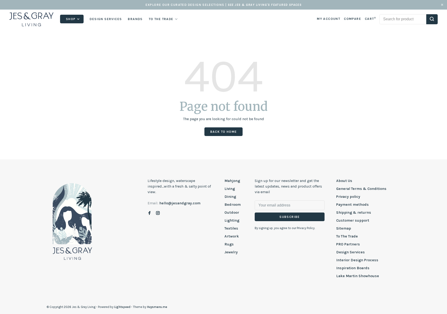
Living (229, 188)
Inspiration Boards (352, 268)
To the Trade (161, 19)
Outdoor (231, 212)
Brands (135, 19)
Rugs (229, 244)
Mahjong (232, 180)
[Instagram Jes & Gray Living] (158, 213)
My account (328, 19)
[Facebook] (149, 213)
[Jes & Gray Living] (72, 221)
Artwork (231, 236)
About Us (344, 180)
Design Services (106, 19)
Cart (370, 19)
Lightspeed (122, 307)
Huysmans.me (157, 307)
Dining (230, 196)
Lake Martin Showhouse (357, 276)
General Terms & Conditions (361, 188)
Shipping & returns (353, 212)
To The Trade (347, 236)
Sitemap (343, 228)
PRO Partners (348, 244)
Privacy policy (348, 196)
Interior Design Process (357, 260)
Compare (352, 19)
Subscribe (289, 217)
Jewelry (231, 252)
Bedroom (232, 204)
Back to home (223, 132)
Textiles (231, 228)
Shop (71, 19)
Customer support (352, 220)
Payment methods (352, 204)
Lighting (231, 220)
